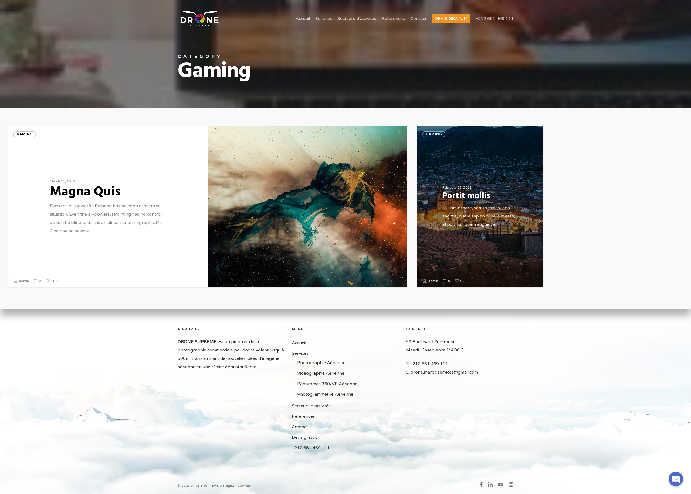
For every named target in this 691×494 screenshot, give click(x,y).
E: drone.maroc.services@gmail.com (442, 372)
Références (393, 18)
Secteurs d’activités (356, 18)
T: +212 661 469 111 (427, 364)
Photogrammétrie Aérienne (325, 394)
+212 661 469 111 (495, 18)
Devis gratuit (451, 18)
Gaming (24, 134)
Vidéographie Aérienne (320, 373)
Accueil (303, 18)
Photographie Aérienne (321, 362)
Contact (418, 18)
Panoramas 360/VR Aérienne (327, 383)
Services (323, 18)
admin (23, 281)
